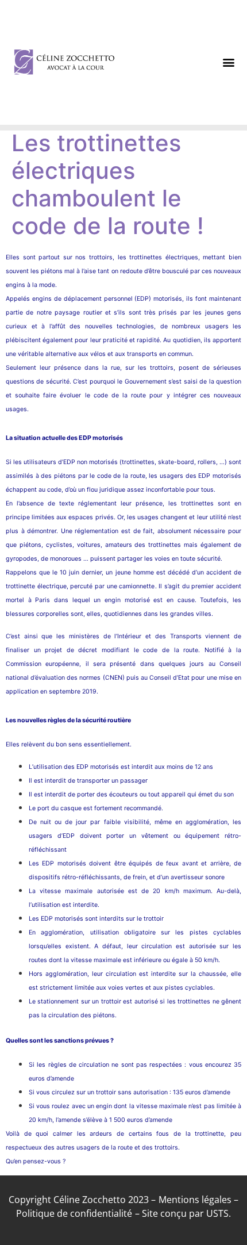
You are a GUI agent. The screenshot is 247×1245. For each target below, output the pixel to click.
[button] (228, 62)
